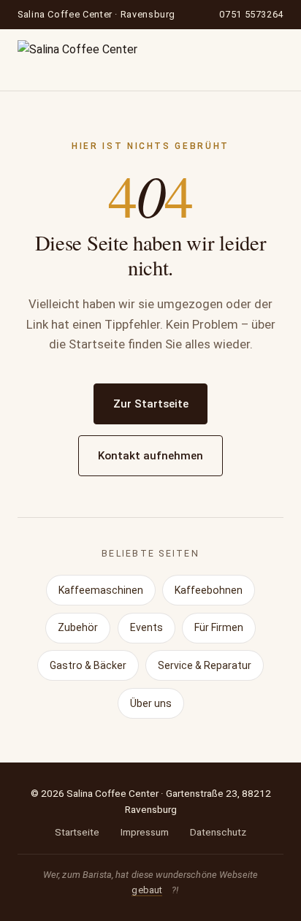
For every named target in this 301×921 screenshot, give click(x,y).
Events (146, 627)
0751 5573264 (251, 14)
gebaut (147, 889)
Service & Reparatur (204, 665)
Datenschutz (218, 832)
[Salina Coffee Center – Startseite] (77, 60)
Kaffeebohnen (209, 590)
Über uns (151, 703)
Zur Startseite (150, 403)
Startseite (77, 832)
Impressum (145, 832)
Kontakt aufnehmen (150, 455)
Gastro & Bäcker (88, 665)
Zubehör (78, 627)
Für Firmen (218, 627)
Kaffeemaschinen (100, 590)
